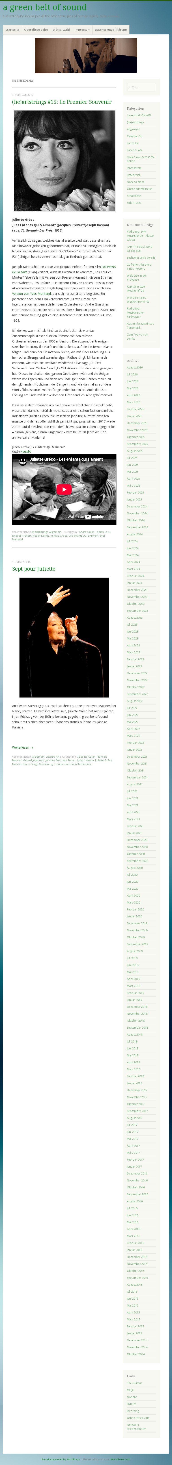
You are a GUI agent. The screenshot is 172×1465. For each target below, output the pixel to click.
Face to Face (135, 150)
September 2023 (137, 611)
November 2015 (137, 1264)
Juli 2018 (132, 1041)
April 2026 (133, 395)
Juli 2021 (132, 791)
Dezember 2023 (137, 590)
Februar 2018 (135, 1076)
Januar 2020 (134, 916)
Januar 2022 (134, 750)
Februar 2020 (135, 909)
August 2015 (135, 1285)
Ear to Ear (133, 143)
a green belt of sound (45, 7)
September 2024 (137, 527)
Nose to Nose (135, 182)
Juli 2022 (132, 708)
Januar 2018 (134, 1083)
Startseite (12, 30)
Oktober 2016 (136, 1187)
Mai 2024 (132, 555)
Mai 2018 (132, 1055)
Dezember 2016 (137, 1173)
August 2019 (135, 951)
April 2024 (133, 562)
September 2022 (137, 694)
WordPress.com (120, 1459)
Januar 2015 (134, 1333)
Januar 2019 (134, 1000)
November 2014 (137, 1347)
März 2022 (133, 736)
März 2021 (133, 819)
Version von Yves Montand (31, 293)
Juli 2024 (132, 541)
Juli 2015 (132, 1292)
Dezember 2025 (137, 423)
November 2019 (137, 930)
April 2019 (133, 979)
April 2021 (133, 812)
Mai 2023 (132, 638)
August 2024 (135, 534)
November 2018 (137, 1014)
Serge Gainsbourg (42, 764)
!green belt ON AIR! (139, 115)
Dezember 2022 (137, 673)
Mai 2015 (132, 1305)
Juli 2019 (132, 958)
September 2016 (137, 1194)
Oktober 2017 (136, 1104)
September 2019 (137, 944)
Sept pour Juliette (33, 569)
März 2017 (133, 1153)
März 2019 (133, 986)
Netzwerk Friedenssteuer (136, 1427)
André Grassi (87, 531)
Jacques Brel (53, 760)
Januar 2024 (134, 583)
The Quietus (134, 1383)
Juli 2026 (132, 374)
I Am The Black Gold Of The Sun (139, 249)
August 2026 (135, 367)
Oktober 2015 (136, 1271)
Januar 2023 (134, 666)
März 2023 (133, 652)
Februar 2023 (135, 659)
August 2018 (135, 1034)
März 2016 (133, 1236)
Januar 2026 (134, 416)
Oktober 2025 (136, 437)
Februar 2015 (135, 1326)
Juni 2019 (132, 965)
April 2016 (133, 1229)
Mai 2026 (132, 388)
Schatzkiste (134, 196)
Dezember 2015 (137, 1257)
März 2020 (133, 902)
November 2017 (137, 1097)
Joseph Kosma (40, 535)
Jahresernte (134, 168)
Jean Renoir (69, 760)
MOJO (130, 1390)
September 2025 (137, 444)
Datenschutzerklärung (111, 30)
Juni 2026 (132, 381)
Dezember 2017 (137, 1090)
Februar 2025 (135, 492)
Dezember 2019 (137, 923)
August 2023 (135, 618)
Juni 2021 (132, 798)
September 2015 (137, 1278)
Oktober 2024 (136, 520)
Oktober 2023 (136, 604)
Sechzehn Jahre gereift (141, 258)
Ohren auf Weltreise (139, 189)
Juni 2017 (132, 1132)
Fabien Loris (103, 531)
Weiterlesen (22, 747)
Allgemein (55, 531)
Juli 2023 (132, 624)
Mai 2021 (132, 805)
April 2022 (133, 729)
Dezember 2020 (137, 840)
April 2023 (133, 645)
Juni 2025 (132, 465)
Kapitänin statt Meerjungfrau (136, 289)
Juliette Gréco (59, 535)
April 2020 (133, 895)
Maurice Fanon (21, 764)
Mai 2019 (132, 972)
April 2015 (133, 1312)
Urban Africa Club (138, 1418)
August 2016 (135, 1201)
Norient (132, 1397)
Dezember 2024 (137, 506)
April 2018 (133, 1062)
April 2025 (133, 479)
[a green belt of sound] (86, 55)
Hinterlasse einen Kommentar (74, 764)
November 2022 (137, 680)
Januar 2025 (134, 499)
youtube (26, 451)
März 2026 (133, 402)
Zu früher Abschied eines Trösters (139, 267)
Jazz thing (133, 1411)
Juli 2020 (132, 875)
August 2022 (135, 701)
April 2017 (133, 1146)
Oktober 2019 (136, 937)
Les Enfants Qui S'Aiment (83, 535)
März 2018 (133, 1069)
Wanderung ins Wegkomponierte (138, 299)
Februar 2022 (135, 743)
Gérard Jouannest (33, 760)
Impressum (82, 30)
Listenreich (52, 756)
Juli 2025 (132, 458)
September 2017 (137, 1111)
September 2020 (137, 861)
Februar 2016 (135, 1243)
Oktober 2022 (136, 687)
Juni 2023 (132, 631)
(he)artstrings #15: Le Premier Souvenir (62, 102)
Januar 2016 (134, 1250)
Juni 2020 (132, 882)
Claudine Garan (86, 756)
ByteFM (131, 1404)
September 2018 (137, 1027)
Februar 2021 (135, 826)
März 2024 (133, 569)
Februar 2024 (135, 576)
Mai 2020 (132, 889)
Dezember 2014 (137, 1340)
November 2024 (137, 513)
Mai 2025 (132, 472)
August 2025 (135, 451)
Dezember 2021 (137, 757)
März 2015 (133, 1319)
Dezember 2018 (137, 1007)
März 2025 (133, 486)
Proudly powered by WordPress (60, 1459)
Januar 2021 (134, 833)
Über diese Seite (36, 30)
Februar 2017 (135, 1160)
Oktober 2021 (136, 770)
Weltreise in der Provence (137, 278)
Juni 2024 (132, 548)
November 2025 (137, 430)
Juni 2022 (132, 715)
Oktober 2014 (136, 1354)
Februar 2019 (135, 993)
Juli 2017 (132, 1125)
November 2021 (137, 763)
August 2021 (135, 784)
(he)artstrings (40, 531)
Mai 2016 (132, 1222)
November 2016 (137, 1180)
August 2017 (135, 1118)
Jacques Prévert (21, 535)
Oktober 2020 (136, 854)
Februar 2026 (135, 409)
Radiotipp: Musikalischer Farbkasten (135, 313)
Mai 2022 (132, 722)
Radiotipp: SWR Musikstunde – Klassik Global (140, 236)
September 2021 (137, 777)
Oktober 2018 (136, 1021)
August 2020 (135, 868)
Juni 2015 (132, 1298)
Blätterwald (61, 30)
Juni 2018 (132, 1048)
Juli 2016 (132, 1208)
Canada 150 (134, 136)
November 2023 (137, 597)
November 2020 (137, 847)
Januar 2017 (134, 1166)
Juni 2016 (132, 1215)
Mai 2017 (132, 1139)
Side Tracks (134, 203)
